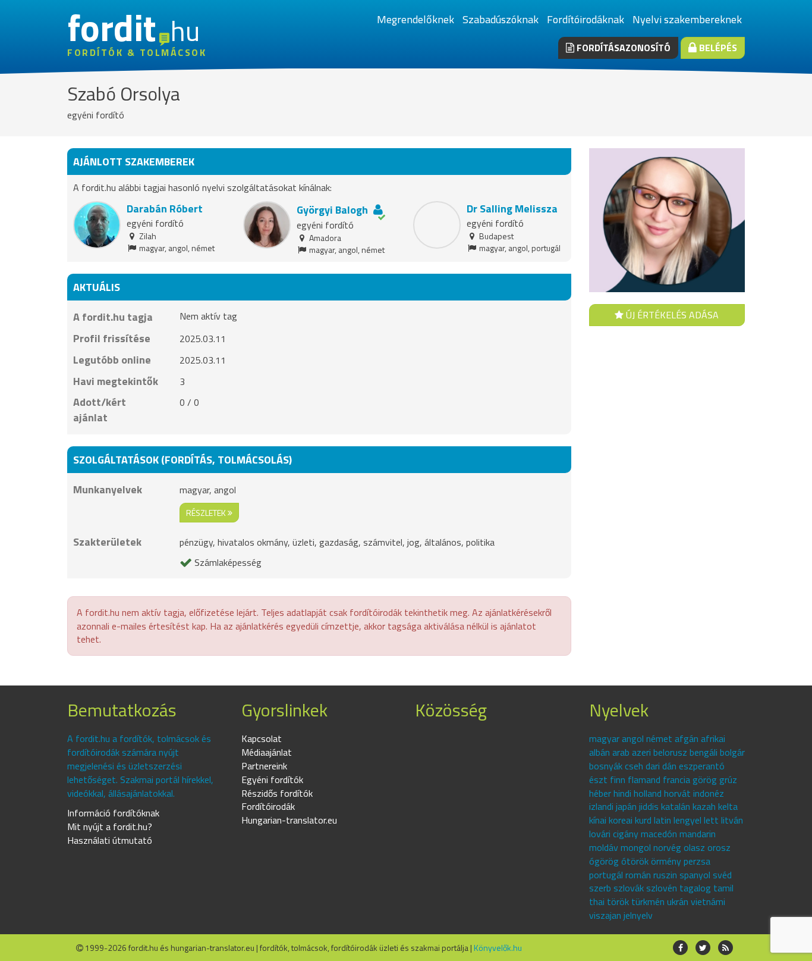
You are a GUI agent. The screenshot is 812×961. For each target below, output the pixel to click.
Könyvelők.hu (498, 947)
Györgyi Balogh (332, 210)
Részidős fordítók (277, 793)
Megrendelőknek (415, 19)
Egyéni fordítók (272, 779)
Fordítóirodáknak (585, 19)
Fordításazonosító (622, 47)
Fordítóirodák (268, 806)
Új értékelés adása (671, 315)
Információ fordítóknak (113, 813)
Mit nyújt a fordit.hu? (109, 826)
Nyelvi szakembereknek (687, 19)
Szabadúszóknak (500, 19)
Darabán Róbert (165, 209)
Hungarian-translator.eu (289, 820)
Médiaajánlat (266, 752)
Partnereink (264, 766)
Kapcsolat (261, 738)
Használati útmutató (109, 840)
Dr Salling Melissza (512, 209)
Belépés (717, 47)
